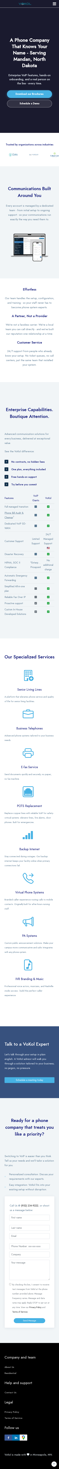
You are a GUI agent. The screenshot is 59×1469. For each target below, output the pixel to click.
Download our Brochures (29, 94)
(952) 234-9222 (29, 1205)
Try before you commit (24, 484)
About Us (9, 1367)
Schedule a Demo (29, 103)
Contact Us (10, 1392)
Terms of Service (19, 1311)
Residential (10, 1373)
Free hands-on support (24, 477)
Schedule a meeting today (29, 1080)
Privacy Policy (35, 1307)
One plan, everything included (28, 469)
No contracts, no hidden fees (28, 462)
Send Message (29, 1320)
